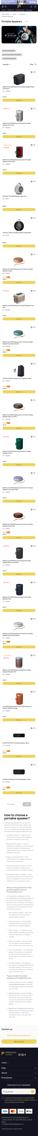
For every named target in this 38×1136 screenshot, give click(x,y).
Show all (20, 58)
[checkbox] (3, 1098)
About (4, 1073)
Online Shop (5, 14)
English (4, 1063)
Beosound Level (14, 993)
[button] (7, 64)
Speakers (22, 14)
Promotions (7, 1078)
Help (4, 1068)
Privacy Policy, (9, 1100)
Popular (6, 64)
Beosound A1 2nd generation (18, 1008)
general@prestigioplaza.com (20, 1035)
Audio (14, 14)
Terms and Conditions (23, 1100)
